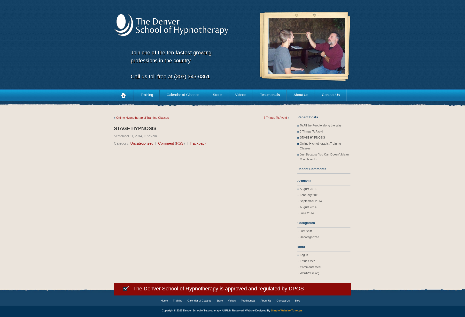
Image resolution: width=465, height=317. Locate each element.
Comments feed (310, 267)
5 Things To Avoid (275, 117)
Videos (240, 95)
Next (335, 46)
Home (124, 95)
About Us (301, 95)
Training (146, 95)
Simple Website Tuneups (286, 310)
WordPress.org (309, 273)
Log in (304, 255)
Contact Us (331, 95)
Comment (166, 143)
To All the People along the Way (320, 125)
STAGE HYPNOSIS (135, 128)
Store (217, 95)
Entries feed (308, 261)
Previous (277, 46)
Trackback (198, 143)
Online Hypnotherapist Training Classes (142, 117)
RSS (180, 143)
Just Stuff (306, 231)
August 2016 (308, 189)
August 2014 (308, 207)
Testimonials (270, 95)
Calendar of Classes (183, 95)
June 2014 (307, 213)
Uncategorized (141, 143)
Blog (297, 300)
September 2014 (311, 201)
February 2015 (309, 195)
